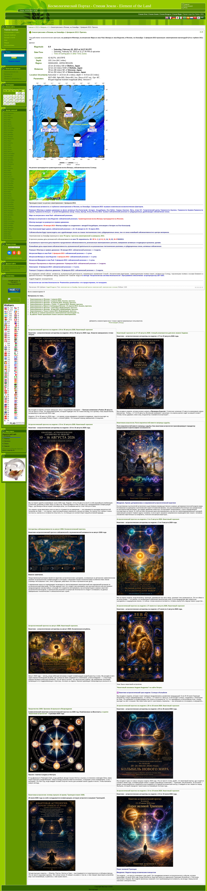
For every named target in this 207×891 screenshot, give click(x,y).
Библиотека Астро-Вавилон (14, 267)
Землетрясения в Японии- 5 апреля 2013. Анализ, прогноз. (52, 301)
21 (14, 101)
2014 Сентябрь (9, 200)
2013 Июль (8, 174)
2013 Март (7, 166)
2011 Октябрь (9, 130)
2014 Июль (8, 196)
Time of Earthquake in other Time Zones (70, 54)
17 (23, 98)
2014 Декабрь (9, 204)
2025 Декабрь (9, 227)
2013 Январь (8, 162)
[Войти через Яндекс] (14, 253)
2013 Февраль (9, 164)
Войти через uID (14, 247)
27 (11, 104)
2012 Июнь (8, 147)
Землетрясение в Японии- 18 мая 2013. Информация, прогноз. (54, 309)
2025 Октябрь (9, 223)
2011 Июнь (7, 122)
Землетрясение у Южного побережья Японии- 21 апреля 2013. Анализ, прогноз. (61, 306)
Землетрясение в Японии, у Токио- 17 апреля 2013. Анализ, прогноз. (56, 304)
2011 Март (7, 115)
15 (17, 98)
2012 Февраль (9, 138)
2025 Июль (8, 217)
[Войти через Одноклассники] (19, 253)
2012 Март (7, 141)
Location (38, 58)
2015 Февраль (9, 206)
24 (23, 101)
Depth (38, 60)
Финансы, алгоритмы (11, 78)
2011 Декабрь (8, 134)
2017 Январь (8, 213)
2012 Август (8, 151)
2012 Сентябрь (9, 153)
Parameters (39, 79)
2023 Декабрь (9, 215)
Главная (186, 4)
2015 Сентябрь (9, 208)
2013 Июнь (8, 172)
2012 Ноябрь (8, 158)
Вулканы (7, 74)
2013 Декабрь (9, 183)
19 (8, 101)
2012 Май (7, 145)
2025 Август (8, 219)
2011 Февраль (9, 113)
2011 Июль (7, 124)
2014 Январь (8, 185)
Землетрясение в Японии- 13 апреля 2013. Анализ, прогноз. (53, 302)
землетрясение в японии (110, 287)
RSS (202, 14)
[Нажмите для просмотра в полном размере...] (51, 407)
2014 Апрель (8, 189)
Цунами (7, 76)
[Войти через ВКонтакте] (9, 253)
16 (20, 98)
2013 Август (8, 177)
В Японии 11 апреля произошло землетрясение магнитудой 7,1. (54, 313)
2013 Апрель (8, 168)
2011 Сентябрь (9, 128)
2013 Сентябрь (9, 179)
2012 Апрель (8, 143)
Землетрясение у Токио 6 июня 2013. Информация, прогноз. (53, 311)
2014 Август (8, 198)
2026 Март (7, 232)
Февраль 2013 (18, 88)
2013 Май (7, 170)
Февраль (43, 27)
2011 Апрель (8, 117)
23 (20, 101)
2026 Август (8, 238)
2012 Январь (8, 136)
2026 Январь (8, 229)
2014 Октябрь (9, 202)
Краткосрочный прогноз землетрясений (90, 287)
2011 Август (8, 126)
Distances (38, 69)
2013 (37, 27)
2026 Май (7, 234)
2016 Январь (8, 210)
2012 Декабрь (9, 160)
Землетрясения (9, 72)
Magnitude (38, 47)
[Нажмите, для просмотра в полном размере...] (57, 200)
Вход (185, 7)
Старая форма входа (14, 258)
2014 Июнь (8, 194)
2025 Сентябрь (9, 221)
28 (14, 104)
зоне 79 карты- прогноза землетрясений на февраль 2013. (82, 236)
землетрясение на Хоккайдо (69, 287)
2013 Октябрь (9, 181)
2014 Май (7, 191)
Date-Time (38, 52)
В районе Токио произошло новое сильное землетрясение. (53, 314)
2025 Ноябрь (8, 225)
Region (38, 63)
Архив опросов (17, 449)
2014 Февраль (9, 187)
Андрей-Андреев (51, 287)
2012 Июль (8, 149)
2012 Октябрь (9, 155)
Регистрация (188, 6)
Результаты (6, 449)
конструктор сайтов (105, 889)
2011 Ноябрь (8, 132)
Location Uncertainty (39, 75)
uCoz (116, 889)
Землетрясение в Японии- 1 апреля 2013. (46, 299)
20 (11, 101)
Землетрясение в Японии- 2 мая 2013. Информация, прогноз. (53, 307)
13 (11, 98)
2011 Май (7, 119)
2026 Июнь (8, 236)
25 (5, 104)
